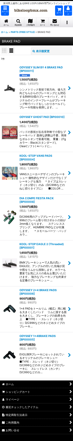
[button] (5, 10)
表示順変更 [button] (43, 51)
